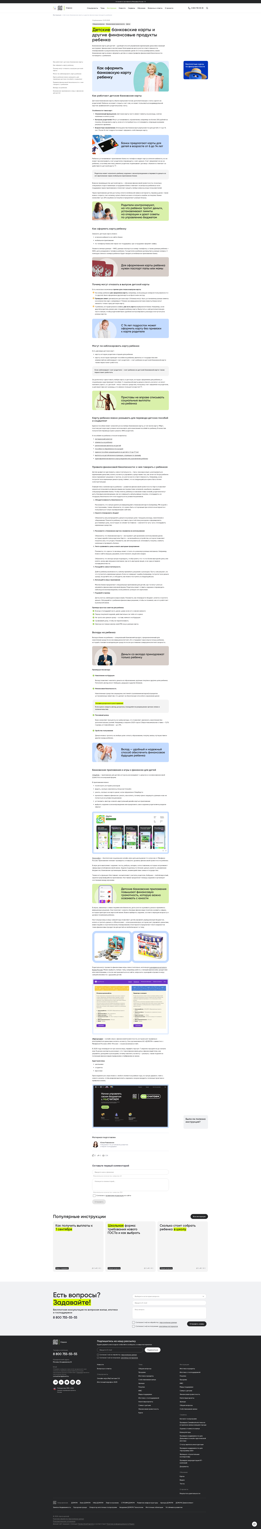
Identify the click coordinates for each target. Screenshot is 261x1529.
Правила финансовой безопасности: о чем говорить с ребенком (68, 83)
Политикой (80, 1372)
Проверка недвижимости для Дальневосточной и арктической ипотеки (193, 1438)
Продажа (142, 1372)
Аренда (141, 1383)
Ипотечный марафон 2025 (107, 1382)
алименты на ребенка (103, 442)
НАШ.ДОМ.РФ (98, 1503)
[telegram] (55, 1382)
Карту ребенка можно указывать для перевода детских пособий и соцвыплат (67, 78)
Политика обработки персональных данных (68, 1519)
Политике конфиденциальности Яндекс (120, 1524)
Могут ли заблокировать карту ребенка (67, 74)
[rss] (72, 1382)
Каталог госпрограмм (188, 1419)
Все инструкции (199, 1216)
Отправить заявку (197, 1324)
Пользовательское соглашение (64, 1521)
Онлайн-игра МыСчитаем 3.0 (108, 1378)
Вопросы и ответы (155, 8)
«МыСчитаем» (97, 1039)
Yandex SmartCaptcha (86, 1524)
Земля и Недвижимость (62, 1507)
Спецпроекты (102, 1374)
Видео (182, 1480)
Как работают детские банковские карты (68, 62)
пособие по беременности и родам (109, 449)
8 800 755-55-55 (65, 1317)
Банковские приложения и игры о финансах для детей (68, 92)
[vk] (61, 1382)
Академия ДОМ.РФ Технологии (131, 1507)
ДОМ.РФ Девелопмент (184, 1503)
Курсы (182, 1476)
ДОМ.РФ (74, 1503)
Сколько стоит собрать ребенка (178, 1227)
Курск (140, 1413)
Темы (140, 1364)
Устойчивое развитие (174, 1507)
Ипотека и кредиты (146, 1376)
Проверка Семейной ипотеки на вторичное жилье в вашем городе (193, 1423)
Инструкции (111, 8)
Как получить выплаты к (74, 1227)
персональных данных (168, 1322)
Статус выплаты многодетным (191, 1444)
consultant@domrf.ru (61, 1376)
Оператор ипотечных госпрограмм (103, 1507)
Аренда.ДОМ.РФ (166, 1503)
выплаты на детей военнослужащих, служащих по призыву (118, 455)
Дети (128, 24)
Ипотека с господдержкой (148, 1398)
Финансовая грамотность (115, 24)
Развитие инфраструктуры (147, 1503)
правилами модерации (115, 1195)
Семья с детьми (144, 1405)
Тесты (182, 1484)
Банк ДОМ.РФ (85, 1503)
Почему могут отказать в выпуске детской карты (68, 69)
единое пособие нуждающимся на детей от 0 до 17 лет (117, 452)
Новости (122, 8)
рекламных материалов (168, 1326)
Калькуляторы (185, 1432)
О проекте (169, 8)
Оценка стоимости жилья (190, 1429)
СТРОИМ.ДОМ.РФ (128, 1503)
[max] (78, 1382)
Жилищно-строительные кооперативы (189, 1455)
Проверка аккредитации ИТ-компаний (191, 1461)
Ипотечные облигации (154, 1507)
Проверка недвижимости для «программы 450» (191, 1449)
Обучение (141, 8)
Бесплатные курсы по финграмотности (195, 65)
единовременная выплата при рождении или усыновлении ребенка (121, 459)
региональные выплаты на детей (108, 445)
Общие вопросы (98, 24)
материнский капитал (103, 439)
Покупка (141, 1387)
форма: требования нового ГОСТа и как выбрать (124, 1229)
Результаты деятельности (190, 1493)
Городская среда (80, 1507)
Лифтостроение (112, 1503)
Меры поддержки (62, 1268)
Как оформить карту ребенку (63, 65)
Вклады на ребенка (60, 88)
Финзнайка (96, 858)
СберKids (96, 775)
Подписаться (152, 1350)
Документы (184, 1466)
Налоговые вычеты (145, 1402)
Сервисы (131, 8)
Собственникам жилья (147, 1380)
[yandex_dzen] (66, 1382)
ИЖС (140, 1391)
